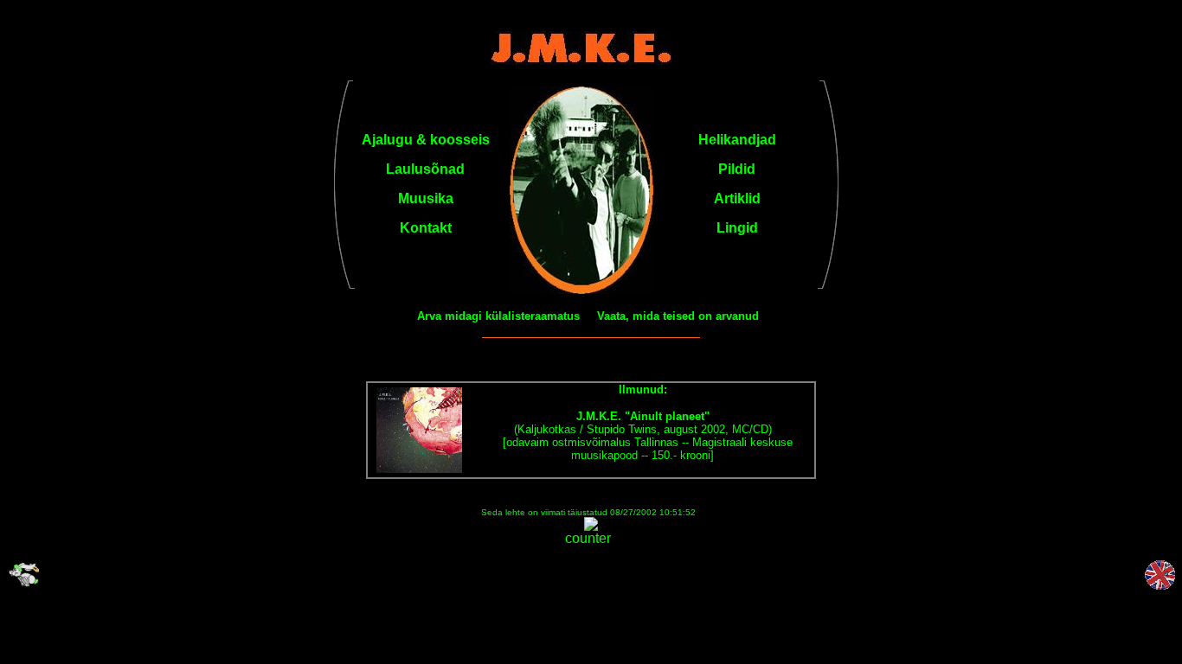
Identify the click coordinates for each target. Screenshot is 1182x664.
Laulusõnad (425, 169)
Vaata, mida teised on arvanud (678, 316)
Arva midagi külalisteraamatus (498, 316)
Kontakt (426, 227)
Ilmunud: (643, 389)
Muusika (425, 198)
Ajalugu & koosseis (426, 139)
